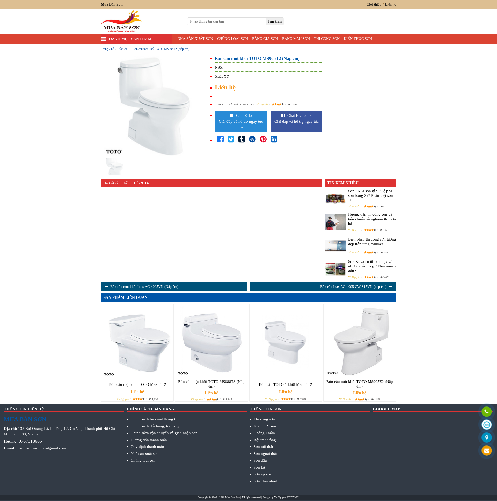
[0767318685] (487, 412)
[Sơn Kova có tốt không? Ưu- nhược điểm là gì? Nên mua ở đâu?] (335, 269)
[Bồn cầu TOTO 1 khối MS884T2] (286, 342)
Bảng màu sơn (296, 39)
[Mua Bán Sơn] (487, 438)
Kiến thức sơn (358, 39)
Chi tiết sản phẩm (117, 183)
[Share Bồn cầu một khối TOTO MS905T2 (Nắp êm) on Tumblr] (241, 139)
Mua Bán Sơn (232, 497)
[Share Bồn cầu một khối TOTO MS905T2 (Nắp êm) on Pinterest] (263, 139)
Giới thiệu (374, 4)
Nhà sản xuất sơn (195, 39)
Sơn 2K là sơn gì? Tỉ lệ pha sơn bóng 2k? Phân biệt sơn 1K (370, 195)
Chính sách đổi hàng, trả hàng (155, 426)
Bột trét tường (265, 440)
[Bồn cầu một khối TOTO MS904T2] (137, 342)
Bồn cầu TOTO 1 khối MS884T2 (285, 384)
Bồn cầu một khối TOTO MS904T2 (137, 384)
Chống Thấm (264, 433)
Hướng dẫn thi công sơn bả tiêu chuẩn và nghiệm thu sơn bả (372, 219)
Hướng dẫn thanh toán (149, 440)
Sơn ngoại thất (265, 454)
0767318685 (30, 441)
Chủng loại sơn (232, 39)
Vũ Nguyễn (262, 104)
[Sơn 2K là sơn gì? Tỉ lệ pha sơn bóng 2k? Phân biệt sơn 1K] (335, 198)
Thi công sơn (327, 39)
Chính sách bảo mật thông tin (154, 419)
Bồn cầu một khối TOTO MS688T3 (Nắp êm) (211, 384)
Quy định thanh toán (147, 447)
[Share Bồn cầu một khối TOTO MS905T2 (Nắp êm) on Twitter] (231, 139)
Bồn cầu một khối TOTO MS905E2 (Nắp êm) (359, 384)
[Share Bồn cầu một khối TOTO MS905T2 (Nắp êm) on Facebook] (220, 139)
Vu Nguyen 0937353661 (286, 497)
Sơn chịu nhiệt (265, 481)
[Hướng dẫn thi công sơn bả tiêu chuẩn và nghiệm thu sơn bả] (335, 222)
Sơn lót (259, 467)
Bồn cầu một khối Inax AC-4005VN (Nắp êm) (144, 287)
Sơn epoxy (262, 474)
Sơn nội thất (263, 447)
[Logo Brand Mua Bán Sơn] (121, 21)
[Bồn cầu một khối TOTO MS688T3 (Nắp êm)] (211, 340)
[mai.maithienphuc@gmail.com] (487, 451)
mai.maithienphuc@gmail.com (41, 448)
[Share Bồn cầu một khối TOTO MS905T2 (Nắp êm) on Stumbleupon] (252, 139)
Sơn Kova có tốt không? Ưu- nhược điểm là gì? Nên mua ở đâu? (372, 266)
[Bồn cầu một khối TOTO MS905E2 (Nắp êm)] (360, 340)
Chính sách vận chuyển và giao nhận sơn (164, 433)
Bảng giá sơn (265, 39)
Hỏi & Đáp (143, 183)
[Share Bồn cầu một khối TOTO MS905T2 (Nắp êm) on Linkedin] (274, 139)
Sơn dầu (260, 460)
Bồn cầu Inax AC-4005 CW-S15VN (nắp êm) (353, 287)
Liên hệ (390, 4)
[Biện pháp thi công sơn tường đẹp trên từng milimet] (335, 246)
